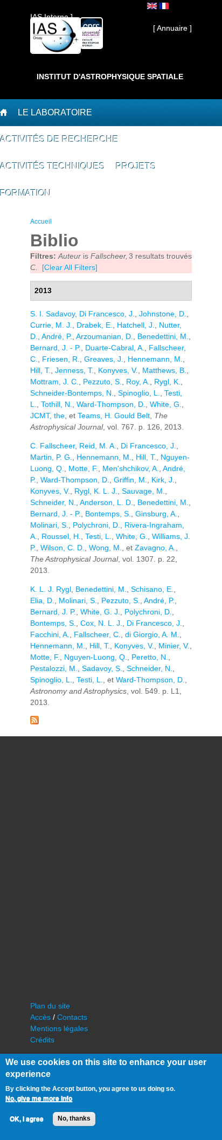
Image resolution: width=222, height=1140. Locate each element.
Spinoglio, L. (139, 393)
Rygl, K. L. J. (95, 491)
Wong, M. (105, 547)
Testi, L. (98, 536)
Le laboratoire (55, 112)
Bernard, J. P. (53, 611)
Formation (25, 193)
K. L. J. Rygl (50, 589)
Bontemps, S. (108, 513)
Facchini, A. (50, 634)
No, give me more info (38, 1098)
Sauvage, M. (143, 491)
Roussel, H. (61, 536)
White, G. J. (100, 611)
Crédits (42, 1039)
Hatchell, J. (136, 325)
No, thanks (74, 1118)
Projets (136, 166)
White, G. (166, 404)
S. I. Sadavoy (52, 313)
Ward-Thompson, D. (111, 404)
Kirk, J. (163, 479)
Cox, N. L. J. (101, 623)
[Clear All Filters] (70, 267)
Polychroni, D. (96, 525)
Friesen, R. (61, 359)
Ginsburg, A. (156, 513)
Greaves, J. (103, 359)
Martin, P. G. (51, 457)
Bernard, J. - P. (55, 347)
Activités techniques (52, 166)
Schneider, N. (53, 502)
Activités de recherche (59, 139)
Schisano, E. (152, 589)
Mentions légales (59, 1028)
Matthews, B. (164, 370)
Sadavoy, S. (102, 668)
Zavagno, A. (155, 547)
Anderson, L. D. (106, 502)
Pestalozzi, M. (54, 668)
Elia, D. (42, 600)
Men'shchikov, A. (130, 468)
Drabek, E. (95, 325)
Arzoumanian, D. (104, 336)
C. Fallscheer (52, 445)
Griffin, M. (130, 479)
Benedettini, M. (163, 336)
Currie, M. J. (51, 325)
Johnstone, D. (162, 313)
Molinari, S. (49, 525)
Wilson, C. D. (62, 547)
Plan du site (50, 1005)
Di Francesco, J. (107, 313)
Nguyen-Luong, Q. (95, 657)
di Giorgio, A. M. (152, 634)
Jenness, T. (74, 370)
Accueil (41, 221)
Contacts (72, 1017)
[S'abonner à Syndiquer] (34, 721)
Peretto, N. (149, 657)
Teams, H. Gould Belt (114, 415)
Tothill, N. (56, 404)
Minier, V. (174, 645)
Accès (40, 1017)
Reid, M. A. (97, 445)
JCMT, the (47, 415)
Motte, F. (83, 468)
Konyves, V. (118, 370)
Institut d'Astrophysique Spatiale (110, 76)
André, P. (56, 336)
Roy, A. (138, 381)
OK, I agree (27, 1119)
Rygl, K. (167, 381)
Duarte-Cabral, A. (114, 347)
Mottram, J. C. (54, 381)
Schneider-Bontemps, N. (72, 393)
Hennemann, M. (155, 359)
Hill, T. (40, 370)
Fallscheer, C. (97, 634)
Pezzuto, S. (102, 381)
